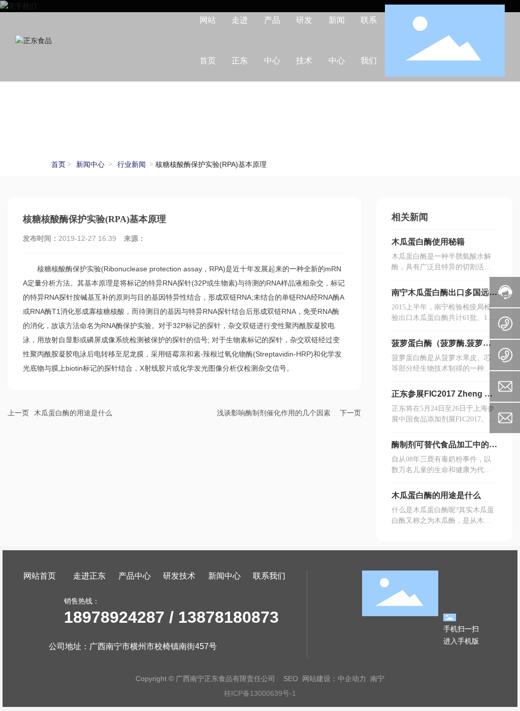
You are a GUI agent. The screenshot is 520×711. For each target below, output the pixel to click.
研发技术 (179, 576)
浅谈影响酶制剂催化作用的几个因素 (274, 413)
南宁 (377, 678)
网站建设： (320, 678)
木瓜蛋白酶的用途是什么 (73, 413)
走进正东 (89, 576)
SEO (290, 678)
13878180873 (228, 617)
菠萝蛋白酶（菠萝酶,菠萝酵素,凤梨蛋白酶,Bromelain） (442, 347)
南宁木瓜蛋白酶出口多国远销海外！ (444, 296)
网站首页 (39, 576)
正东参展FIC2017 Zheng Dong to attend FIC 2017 (444, 397)
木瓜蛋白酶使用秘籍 (428, 241)
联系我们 (269, 576)
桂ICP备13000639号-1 (260, 693)
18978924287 (114, 617)
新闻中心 (90, 164)
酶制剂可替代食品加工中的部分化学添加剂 (444, 448)
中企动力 (352, 678)
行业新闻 (131, 164)
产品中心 (134, 576)
